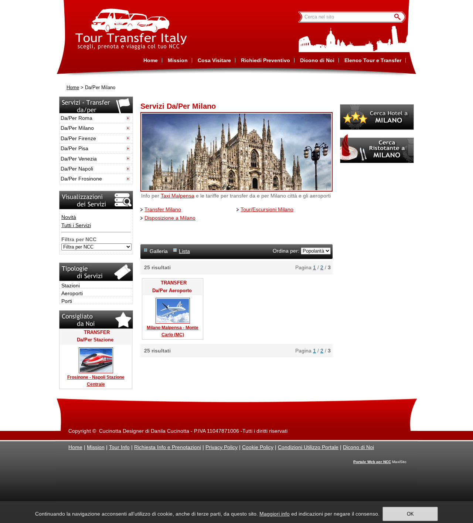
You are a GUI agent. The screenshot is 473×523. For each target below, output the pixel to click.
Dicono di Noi (358, 447)
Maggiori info (274, 514)
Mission (96, 447)
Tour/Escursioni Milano (267, 209)
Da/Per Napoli (77, 169)
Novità (68, 217)
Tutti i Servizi (76, 225)
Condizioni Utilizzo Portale (308, 447)
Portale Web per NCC (372, 462)
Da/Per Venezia (79, 159)
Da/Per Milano (77, 128)
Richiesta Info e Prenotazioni (167, 447)
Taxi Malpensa (177, 196)
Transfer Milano (162, 209)
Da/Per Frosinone (81, 179)
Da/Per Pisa (74, 148)
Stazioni (70, 286)
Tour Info (119, 447)
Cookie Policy (257, 447)
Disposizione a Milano (169, 218)
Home (73, 87)
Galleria (159, 251)
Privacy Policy (221, 447)
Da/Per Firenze (78, 138)
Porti (66, 301)
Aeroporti (72, 293)
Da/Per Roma (76, 118)
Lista (184, 251)
